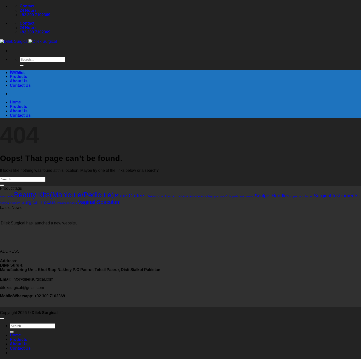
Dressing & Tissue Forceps (167, 196)
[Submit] (22, 65)
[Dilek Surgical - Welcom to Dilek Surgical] (28, 41)
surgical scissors (10, 202)
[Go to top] (2, 318)
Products (18, 76)
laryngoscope (216, 196)
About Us (19, 81)
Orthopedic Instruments (239, 196)
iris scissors (198, 196)
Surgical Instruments (336, 195)
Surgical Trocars (38, 202)
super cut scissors (301, 196)
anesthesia (6, 196)
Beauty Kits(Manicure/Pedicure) (64, 195)
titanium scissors (67, 202)
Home (15, 72)
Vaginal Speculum (99, 202)
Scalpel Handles (272, 195)
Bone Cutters (130, 195)
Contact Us (20, 85)
